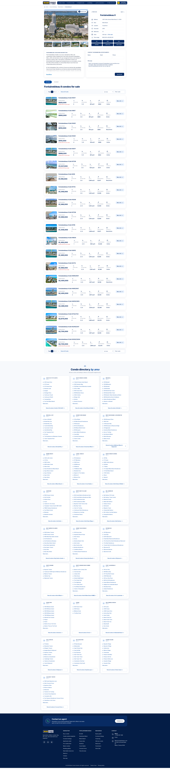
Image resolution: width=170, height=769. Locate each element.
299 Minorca (77, 464)
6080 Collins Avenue (108, 462)
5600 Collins (47, 462)
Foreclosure (119, 44)
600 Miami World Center (79, 427)
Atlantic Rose (47, 499)
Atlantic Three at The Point (50, 626)
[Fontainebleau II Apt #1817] (51, 114)
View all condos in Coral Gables (85, 483)
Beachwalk (106, 623)
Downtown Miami (83, 736)
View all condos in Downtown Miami (85, 446)
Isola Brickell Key (48, 430)
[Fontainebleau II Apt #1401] (51, 126)
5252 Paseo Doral (78, 606)
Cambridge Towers (48, 658)
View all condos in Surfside (55, 521)
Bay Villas (46, 549)
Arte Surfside (47, 497)
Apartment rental (67, 741)
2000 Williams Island (49, 608)
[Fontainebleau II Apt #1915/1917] (51, 279)
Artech (45, 621)
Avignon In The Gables (79, 473)
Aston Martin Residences (80, 432)
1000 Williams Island (49, 606)
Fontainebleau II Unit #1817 (67, 110)
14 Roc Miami (77, 419)
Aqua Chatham (47, 473)
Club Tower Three (78, 656)
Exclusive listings (67, 738)
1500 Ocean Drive (78, 390)
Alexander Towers (48, 646)
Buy (97, 41)
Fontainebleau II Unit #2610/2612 (69, 301)
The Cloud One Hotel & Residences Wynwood (114, 540)
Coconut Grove (83, 748)
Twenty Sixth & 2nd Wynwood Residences (113, 545)
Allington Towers (48, 648)
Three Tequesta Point (49, 438)
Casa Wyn (106, 534)
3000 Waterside (107, 576)
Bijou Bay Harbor (48, 551)
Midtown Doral (77, 611)
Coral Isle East (77, 571)
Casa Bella (76, 434)
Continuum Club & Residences (81, 510)
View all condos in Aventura (55, 632)
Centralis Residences (79, 436)
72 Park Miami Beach (109, 470)
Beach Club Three (108, 619)
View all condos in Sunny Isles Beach (85, 558)
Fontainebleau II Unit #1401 (67, 123)
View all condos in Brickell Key (55, 446)
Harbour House (107, 503)
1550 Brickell (107, 386)
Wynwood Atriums (108, 549)
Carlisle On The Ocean (49, 503)
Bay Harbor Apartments (49, 545)
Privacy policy (101, 765)
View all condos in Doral (85, 632)
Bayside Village (107, 643)
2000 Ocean (107, 608)
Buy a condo (66, 733)
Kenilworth (106, 505)
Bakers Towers (47, 654)
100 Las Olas (107, 569)
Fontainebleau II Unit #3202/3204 (69, 339)
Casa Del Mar (77, 650)
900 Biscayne (77, 430)
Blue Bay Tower (77, 505)
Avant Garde (107, 615)
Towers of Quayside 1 (79, 588)
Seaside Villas (107, 663)
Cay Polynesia (77, 652)
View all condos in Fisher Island (115, 669)
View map (97, 44)
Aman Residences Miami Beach (51, 468)
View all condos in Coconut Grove (55, 707)
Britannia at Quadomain (49, 656)
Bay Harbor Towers (48, 547)
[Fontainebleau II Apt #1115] (51, 228)
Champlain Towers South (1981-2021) (53, 505)
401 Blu (105, 458)
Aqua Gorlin (47, 475)
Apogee (46, 390)
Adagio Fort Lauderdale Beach (111, 584)
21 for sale (110, 34)
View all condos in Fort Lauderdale (115, 595)
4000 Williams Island (49, 613)
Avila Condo (77, 543)
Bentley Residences (78, 547)
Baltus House (107, 438)
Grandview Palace (78, 514)
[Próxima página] (59, 92)
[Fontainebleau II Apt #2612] (51, 254)
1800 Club (106, 421)
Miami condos (66, 746)
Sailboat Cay (47, 576)
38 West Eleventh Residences (81, 421)
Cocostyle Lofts (48, 696)
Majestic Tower (107, 508)
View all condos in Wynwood (114, 558)
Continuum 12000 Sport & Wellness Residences (55, 571)
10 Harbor (46, 643)
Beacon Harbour (48, 687)
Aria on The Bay (107, 432)
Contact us (120, 721)
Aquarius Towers (48, 652)
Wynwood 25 (107, 547)
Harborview (106, 648)
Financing (97, 738)
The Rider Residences (109, 543)
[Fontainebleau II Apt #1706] (51, 215)
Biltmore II (76, 475)
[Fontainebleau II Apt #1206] (51, 203)
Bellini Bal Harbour (108, 501)
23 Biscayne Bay (107, 423)
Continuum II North (48, 397)
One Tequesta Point (49, 432)
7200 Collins (107, 473)
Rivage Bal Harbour (108, 514)
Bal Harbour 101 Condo (109, 495)
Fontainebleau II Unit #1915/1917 (69, 276)
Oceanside (106, 652)
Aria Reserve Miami (108, 434)
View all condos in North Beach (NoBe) (114, 483)
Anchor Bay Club (107, 613)
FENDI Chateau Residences (50, 508)
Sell (119, 41)
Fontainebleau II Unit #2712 (67, 263)
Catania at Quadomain (49, 661)
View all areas (82, 751)
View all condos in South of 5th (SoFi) (55, 408)
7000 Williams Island (49, 615)
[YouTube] (47, 742)
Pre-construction (67, 743)
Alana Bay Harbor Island (49, 543)
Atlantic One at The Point (50, 623)
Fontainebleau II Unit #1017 (67, 98)
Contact (65, 755)
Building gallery (67, 748)
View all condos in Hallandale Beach (115, 632)
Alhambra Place (107, 586)
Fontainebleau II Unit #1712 (67, 187)
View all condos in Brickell (115, 408)
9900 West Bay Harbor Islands (51, 536)
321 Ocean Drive (48, 386)
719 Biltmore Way (78, 468)
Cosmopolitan (47, 399)
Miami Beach (60, 6)
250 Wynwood (107, 532)
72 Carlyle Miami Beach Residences (112, 468)
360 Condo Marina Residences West (82, 497)
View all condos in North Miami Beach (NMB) (85, 595)
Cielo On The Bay (78, 508)
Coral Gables (82, 746)
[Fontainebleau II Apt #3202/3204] (51, 342)
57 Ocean (106, 460)
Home (47, 6)
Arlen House (77, 536)
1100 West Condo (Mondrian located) (82, 386)
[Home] (44, 6)
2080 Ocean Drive (108, 611)
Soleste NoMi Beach (78, 578)
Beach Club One (107, 617)
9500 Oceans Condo (49, 495)
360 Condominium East (79, 499)
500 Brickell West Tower (109, 392)
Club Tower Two (78, 658)
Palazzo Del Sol (107, 656)
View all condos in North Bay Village (85, 521)
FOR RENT (56, 81)
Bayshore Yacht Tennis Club (80, 503)
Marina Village (107, 650)
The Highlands (77, 582)
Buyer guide (98, 733)
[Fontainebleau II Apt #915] (51, 177)
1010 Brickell (106, 382)
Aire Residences (48, 538)
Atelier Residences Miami (110, 399)
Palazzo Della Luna (108, 658)
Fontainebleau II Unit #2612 (67, 250)
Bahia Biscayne (107, 436)
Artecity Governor (78, 401)
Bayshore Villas (48, 685)
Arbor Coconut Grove (49, 683)
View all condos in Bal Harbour (115, 521)
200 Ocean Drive (48, 382)
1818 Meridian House (79, 392)
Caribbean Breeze (78, 549)
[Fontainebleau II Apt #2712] (51, 266)
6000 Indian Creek (48, 464)
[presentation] (46, 26)
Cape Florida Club (78, 648)
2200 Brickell (107, 388)
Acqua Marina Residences (110, 582)
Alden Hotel (47, 466)
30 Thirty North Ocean (109, 573)
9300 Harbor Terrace (49, 532)
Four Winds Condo (48, 510)
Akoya (105, 475)
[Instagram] (44, 742)
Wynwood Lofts (107, 551)
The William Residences (79, 586)
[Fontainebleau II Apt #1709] (51, 165)
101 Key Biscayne (78, 643)
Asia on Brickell (47, 419)
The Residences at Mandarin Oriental (53, 436)
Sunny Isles (82, 741)
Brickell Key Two (48, 423)
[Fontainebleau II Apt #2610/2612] (51, 304)
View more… (46, 403)
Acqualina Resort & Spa (79, 534)
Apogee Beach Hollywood (50, 650)
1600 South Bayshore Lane (50, 681)
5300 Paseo (77, 608)
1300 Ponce (76, 462)
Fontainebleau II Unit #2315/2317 (69, 326)
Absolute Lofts (47, 388)
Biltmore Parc (77, 477)
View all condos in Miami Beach (55, 483)
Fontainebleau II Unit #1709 (67, 161)
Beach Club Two (107, 621)
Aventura (81, 743)
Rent (108, 41)
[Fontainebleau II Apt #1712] (51, 190)
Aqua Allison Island (48, 470)
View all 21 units (64, 91)
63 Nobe (106, 464)
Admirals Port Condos (49, 617)
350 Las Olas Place (108, 578)
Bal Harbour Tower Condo (110, 497)
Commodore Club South (79, 663)
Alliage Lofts (77, 397)
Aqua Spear (47, 477)
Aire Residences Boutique (50, 540)
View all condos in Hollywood (55, 669)
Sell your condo (99, 741)
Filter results (117, 91)
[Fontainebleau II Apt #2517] (51, 152)
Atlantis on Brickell (108, 401)
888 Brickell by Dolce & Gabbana (111, 397)
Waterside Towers (48, 578)
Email (116, 737)
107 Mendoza (77, 460)
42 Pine (46, 460)
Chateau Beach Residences (80, 551)
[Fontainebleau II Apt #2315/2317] (51, 330)
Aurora (75, 538)
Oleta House (77, 576)
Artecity (76, 399)
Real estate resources (68, 751)
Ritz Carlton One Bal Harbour (110, 512)
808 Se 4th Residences (109, 580)
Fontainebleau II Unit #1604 (67, 237)
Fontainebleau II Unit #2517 (67, 148)
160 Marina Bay (107, 571)
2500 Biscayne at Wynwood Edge (111, 425)
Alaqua (46, 619)
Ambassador (77, 646)
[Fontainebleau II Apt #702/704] (51, 317)
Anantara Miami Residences (110, 430)
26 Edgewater (107, 427)
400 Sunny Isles (78, 532)
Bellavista (46, 689)
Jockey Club (77, 573)
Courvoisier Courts (48, 427)
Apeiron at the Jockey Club (80, 569)
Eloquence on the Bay (79, 512)
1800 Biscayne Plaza (108, 419)
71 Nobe (106, 466)
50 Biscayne (77, 423)
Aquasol (106, 477)
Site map (65, 758)
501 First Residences (79, 425)
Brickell (81, 733)
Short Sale (108, 44)
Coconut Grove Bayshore (50, 693)
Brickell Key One (48, 421)
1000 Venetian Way (78, 384)
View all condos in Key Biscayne (85, 669)
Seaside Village (107, 661)
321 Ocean (46, 384)
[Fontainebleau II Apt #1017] (51, 101)
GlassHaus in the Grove (49, 700)
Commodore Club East (79, 661)
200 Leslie (106, 606)
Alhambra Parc (77, 470)
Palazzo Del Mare (108, 654)
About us (65, 753)
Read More (49, 74)
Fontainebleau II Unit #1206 (67, 199)
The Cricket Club (78, 580)
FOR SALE (48, 81)
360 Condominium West (79, 501)
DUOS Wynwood (107, 536)
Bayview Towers (48, 569)
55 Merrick (76, 466)
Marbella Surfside (48, 514)
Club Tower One (78, 654)
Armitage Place (47, 392)
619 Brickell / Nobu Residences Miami (112, 395)
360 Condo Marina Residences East (82, 495)
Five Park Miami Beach (49, 401)
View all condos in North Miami (55, 595)
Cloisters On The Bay (49, 691)
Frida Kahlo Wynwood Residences (112, 538)
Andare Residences (108, 588)
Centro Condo (77, 438)
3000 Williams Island (49, 611)
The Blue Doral (77, 613)
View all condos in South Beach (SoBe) (85, 408)
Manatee (46, 512)
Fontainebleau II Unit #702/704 (68, 314)
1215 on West (77, 388)
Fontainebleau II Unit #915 (67, 174)
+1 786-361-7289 (119, 735)
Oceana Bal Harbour (108, 510)
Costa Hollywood (48, 663)
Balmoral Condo (107, 499)
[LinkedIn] (51, 742)
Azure (45, 501)
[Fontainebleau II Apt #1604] (51, 241)
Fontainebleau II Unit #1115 (67, 225)
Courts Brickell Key (48, 425)
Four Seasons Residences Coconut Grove (54, 698)
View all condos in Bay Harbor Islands (55, 558)
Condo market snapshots (69, 736)
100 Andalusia (77, 458)
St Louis (46, 434)
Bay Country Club (78, 545)
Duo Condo (106, 626)
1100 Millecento (107, 384)
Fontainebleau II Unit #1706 (67, 212)
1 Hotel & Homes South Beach (81, 382)
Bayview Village (107, 646)
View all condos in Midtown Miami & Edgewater (116, 446)
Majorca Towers (48, 573)
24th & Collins (77, 395)
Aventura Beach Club (79, 540)
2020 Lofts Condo (48, 458)
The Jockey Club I (78, 584)
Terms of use (93, 765)
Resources (97, 743)
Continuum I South (48, 395)
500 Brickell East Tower (109, 390)
